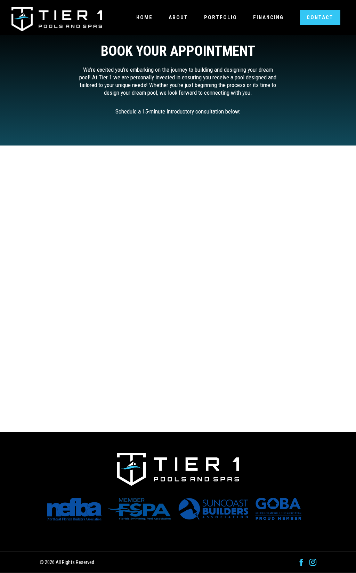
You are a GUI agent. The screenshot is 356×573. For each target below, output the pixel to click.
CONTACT (320, 17)
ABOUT (178, 17)
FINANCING (268, 17)
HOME (144, 17)
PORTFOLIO (220, 17)
